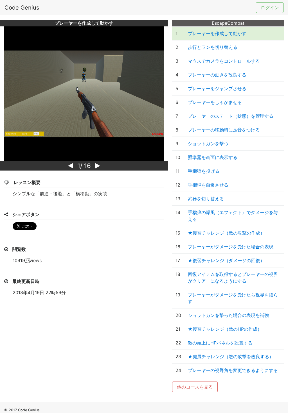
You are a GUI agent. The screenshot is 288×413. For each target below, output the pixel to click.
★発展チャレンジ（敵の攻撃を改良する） (231, 356)
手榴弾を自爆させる (208, 185)
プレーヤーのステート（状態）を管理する (230, 116)
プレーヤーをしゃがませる (215, 102)
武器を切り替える (206, 198)
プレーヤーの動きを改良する (217, 75)
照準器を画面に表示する (212, 157)
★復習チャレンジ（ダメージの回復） (226, 260)
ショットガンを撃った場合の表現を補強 (228, 315)
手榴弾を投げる (203, 171)
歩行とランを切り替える (212, 47)
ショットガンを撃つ (208, 143)
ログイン (270, 7)
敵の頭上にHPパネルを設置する (220, 343)
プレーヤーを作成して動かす (217, 33)
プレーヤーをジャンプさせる (217, 88)
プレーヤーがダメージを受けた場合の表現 (230, 246)
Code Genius (21, 7)
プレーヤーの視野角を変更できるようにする (233, 370)
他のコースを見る (195, 387)
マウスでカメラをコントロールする (224, 61)
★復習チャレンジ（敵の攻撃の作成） (226, 233)
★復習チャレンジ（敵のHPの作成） (225, 329)
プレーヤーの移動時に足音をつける (224, 130)
